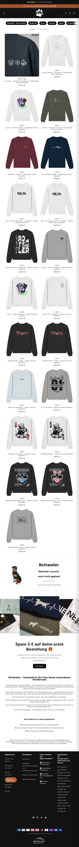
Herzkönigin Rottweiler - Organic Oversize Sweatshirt (22, 454)
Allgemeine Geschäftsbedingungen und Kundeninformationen (30, 766)
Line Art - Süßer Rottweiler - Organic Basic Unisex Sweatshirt (22, 128)
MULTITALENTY (8, 19)
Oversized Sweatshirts (44, 29)
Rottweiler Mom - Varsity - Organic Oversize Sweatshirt (57, 361)
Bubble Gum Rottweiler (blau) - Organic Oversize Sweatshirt (22, 501)
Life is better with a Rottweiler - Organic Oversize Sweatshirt (21, 268)
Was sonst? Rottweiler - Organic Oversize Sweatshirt (22, 408)
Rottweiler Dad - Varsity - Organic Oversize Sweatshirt (22, 361)
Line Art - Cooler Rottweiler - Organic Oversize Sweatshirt (57, 268)
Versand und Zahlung (9, 760)
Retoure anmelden (8, 774)
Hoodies (52, 23)
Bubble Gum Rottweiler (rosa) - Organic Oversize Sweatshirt (57, 501)
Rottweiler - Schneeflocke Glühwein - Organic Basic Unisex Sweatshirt (22, 81)
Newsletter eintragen (8, 786)
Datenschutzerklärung (29, 775)
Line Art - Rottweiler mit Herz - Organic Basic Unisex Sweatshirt (57, 128)
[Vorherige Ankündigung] (4, 2)
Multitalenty (36, 833)
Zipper (61, 23)
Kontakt (7, 791)
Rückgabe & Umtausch (9, 767)
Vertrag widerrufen (10, 779)
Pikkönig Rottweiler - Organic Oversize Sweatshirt (57, 454)
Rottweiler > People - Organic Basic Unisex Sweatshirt (22, 175)
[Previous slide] (2, 615)
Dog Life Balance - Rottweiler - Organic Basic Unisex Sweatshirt (57, 73)
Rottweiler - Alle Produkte (16, 23)
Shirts (43, 23)
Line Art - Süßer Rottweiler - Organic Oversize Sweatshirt (22, 315)
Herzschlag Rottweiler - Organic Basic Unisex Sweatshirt (57, 175)
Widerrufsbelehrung (29, 779)
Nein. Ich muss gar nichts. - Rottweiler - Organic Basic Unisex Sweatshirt (57, 221)
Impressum (26, 759)
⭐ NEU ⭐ (33, 23)
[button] (4, 13)
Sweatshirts (72, 23)
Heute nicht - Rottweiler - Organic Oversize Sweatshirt (57, 315)
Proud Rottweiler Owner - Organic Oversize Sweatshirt (22, 548)
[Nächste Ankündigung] (75, 2)
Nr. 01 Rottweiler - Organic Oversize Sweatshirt (57, 407)
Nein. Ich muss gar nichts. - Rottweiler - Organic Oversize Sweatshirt (22, 221)
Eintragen (39, 666)
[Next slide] (76, 615)
